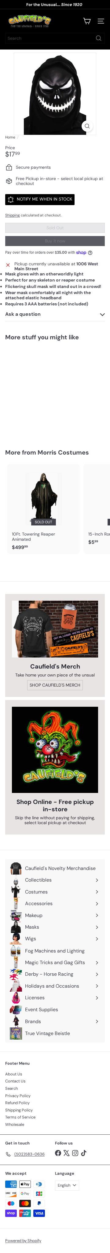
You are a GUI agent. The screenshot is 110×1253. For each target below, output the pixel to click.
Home (10, 137)
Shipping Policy (19, 1110)
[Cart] (87, 21)
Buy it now (55, 241)
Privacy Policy (18, 1095)
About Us (13, 1074)
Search (11, 1088)
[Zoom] (87, 126)
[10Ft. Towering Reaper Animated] (43, 509)
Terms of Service (20, 1117)
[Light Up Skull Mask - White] (43, 390)
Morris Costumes (63, 452)
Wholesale (14, 1124)
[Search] (99, 38)
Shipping (12, 215)
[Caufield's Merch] (55, 629)
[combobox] (55, 38)
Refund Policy (17, 1102)
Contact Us (15, 1081)
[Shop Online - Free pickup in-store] (55, 750)
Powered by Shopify (23, 1240)
